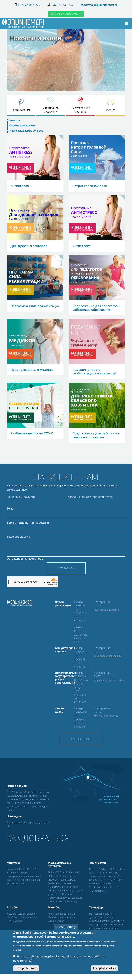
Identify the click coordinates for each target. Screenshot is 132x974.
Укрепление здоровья (51, 110)
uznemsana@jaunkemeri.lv (108, 680)
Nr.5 (50, 913)
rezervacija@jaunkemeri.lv (99, 5)
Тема (10, 508)
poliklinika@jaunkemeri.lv (107, 655)
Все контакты (81, 739)
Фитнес (111, 110)
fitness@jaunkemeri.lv (106, 715)
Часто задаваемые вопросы (26, 130)
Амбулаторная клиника (80, 110)
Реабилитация (21, 110)
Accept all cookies (104, 968)
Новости (14, 120)
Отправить (66, 568)
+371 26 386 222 (28, 5)
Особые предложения (22, 125)
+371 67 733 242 (62, 5)
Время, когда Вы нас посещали (28, 522)
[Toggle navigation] (126, 23)
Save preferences (26, 968)
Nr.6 (9, 913)
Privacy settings (66, 927)
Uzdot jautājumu (65, 13)
